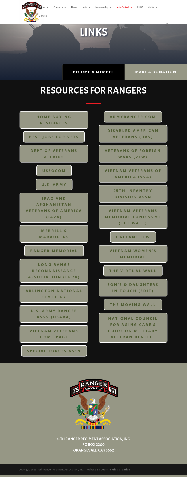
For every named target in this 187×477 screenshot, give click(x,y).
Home (42, 7)
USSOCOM (54, 170)
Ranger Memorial (54, 250)
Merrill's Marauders (54, 233)
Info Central (123, 7)
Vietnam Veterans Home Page (54, 333)
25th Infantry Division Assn (132, 193)
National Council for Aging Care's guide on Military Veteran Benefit (133, 327)
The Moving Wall (133, 304)
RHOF (140, 7)
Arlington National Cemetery (54, 293)
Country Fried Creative (115, 469)
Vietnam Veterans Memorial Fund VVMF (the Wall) (133, 216)
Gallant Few (133, 236)
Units (84, 7)
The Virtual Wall (133, 270)
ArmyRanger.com (133, 116)
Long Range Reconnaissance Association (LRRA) (54, 270)
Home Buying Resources (54, 119)
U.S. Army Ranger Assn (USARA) (54, 313)
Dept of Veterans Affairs (53, 153)
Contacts (58, 7)
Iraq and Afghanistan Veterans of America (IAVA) (54, 207)
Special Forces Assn (54, 350)
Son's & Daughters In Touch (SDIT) (133, 287)
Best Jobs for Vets (54, 136)
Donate (43, 16)
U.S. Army (54, 184)
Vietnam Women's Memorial (133, 253)
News (74, 7)
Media (151, 7)
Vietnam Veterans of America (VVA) (133, 173)
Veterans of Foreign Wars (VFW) (133, 153)
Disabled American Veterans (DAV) (133, 133)
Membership (102, 7)
